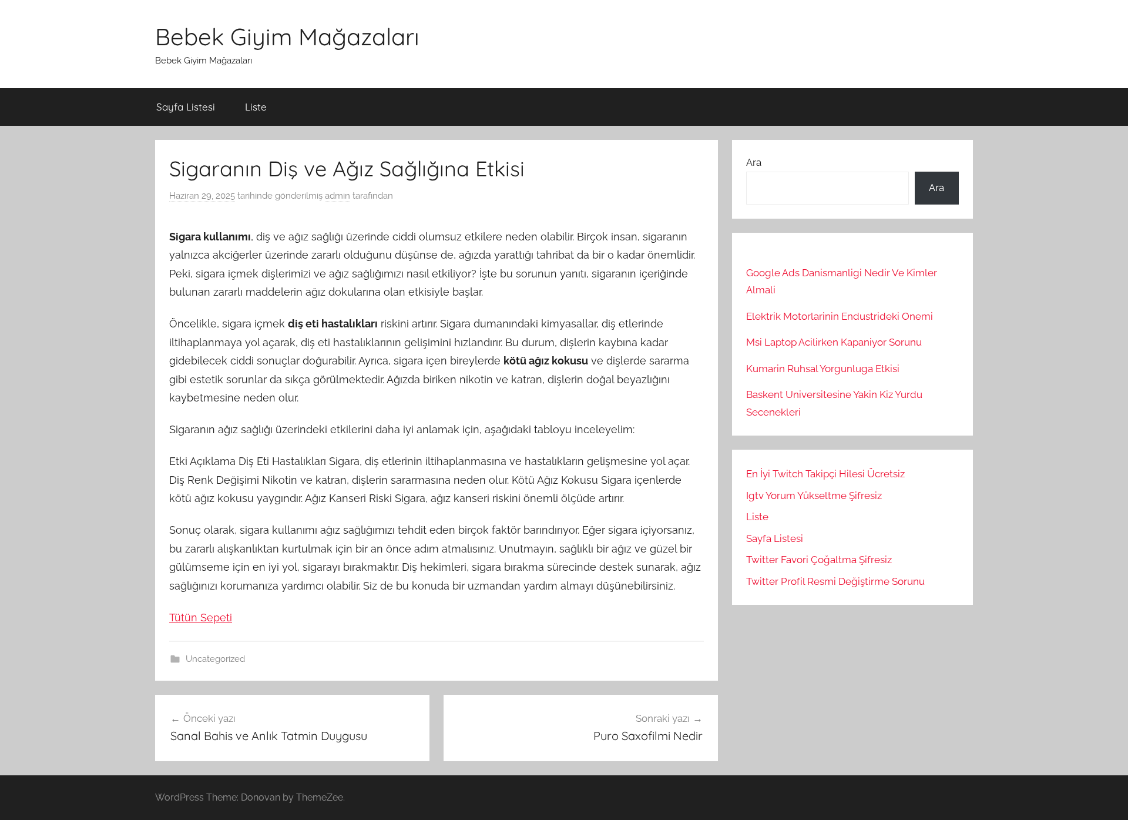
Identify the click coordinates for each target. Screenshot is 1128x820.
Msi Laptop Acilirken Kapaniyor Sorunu (834, 342)
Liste (256, 107)
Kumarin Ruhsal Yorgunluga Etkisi (822, 368)
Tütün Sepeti (200, 617)
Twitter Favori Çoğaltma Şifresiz (819, 559)
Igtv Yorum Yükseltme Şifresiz (814, 495)
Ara (753, 162)
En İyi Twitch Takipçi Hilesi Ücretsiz (825, 474)
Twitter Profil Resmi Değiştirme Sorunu (835, 581)
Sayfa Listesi (185, 107)
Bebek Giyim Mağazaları (287, 36)
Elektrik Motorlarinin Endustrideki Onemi (839, 316)
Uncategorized (215, 659)
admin (337, 195)
